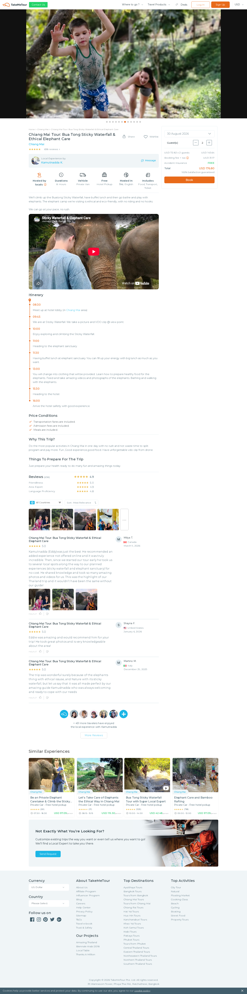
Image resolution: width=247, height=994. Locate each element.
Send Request (48, 854)
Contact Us (38, 4)
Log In (200, 4)
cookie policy (142, 990)
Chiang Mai (73, 310)
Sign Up (220, 4)
